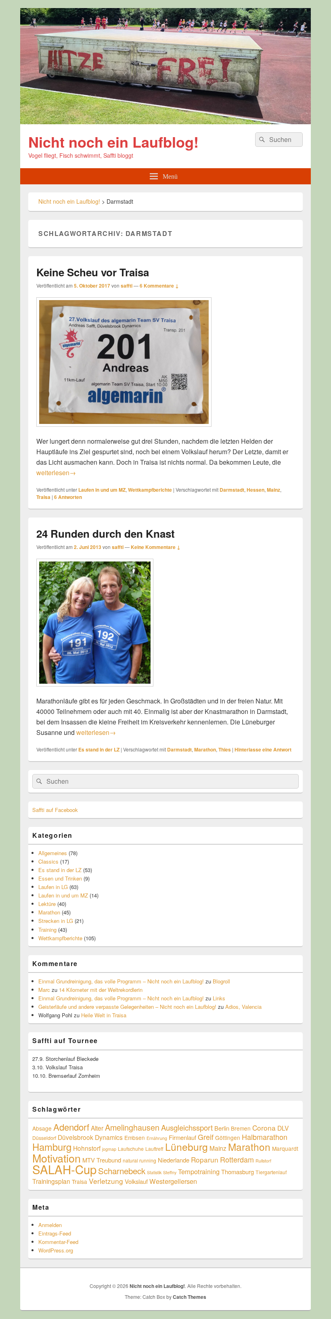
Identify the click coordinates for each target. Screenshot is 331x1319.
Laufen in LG (53, 887)
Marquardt (285, 1148)
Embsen (134, 1137)
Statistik (154, 1172)
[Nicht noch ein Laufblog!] (165, 121)
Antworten (68, 497)
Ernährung (157, 1138)
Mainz (273, 489)
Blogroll (221, 981)
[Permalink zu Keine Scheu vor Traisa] (124, 430)
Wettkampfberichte (150, 489)
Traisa (43, 497)
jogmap (109, 1149)
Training (47, 929)
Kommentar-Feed (58, 1242)
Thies (224, 749)
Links (219, 998)
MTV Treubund (101, 1160)
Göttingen (227, 1137)
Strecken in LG (55, 921)
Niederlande (173, 1160)
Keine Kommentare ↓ (155, 547)
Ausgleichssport (187, 1127)
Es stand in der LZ (98, 749)
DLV (283, 1127)
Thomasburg (237, 1171)
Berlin (221, 1128)
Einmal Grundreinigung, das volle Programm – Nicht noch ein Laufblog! (121, 981)
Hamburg (51, 1147)
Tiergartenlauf (271, 1172)
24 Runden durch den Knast (105, 533)
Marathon (205, 749)
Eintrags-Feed (54, 1233)
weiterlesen (56, 472)
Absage (42, 1128)
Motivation (56, 1158)
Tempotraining (199, 1171)
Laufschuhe (131, 1148)
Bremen (241, 1128)
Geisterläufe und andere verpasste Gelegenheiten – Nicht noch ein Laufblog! (127, 1006)
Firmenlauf (182, 1137)
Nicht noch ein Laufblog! (113, 141)
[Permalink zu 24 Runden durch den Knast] (94, 690)
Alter (97, 1127)
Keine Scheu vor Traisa (92, 272)
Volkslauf (136, 1181)
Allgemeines (52, 853)
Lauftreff (154, 1148)
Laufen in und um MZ (102, 489)
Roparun (204, 1159)
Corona (264, 1128)
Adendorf (71, 1126)
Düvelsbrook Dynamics (90, 1137)
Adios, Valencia (243, 1006)
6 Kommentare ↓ (159, 285)
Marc (44, 989)
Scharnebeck (121, 1171)
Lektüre (47, 904)
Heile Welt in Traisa (103, 1015)
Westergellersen (173, 1181)
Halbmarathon (264, 1136)
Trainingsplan (51, 1181)
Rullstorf (263, 1161)
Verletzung (106, 1181)
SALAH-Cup (64, 1168)
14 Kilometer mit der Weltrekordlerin (100, 989)
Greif (206, 1136)
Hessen (255, 489)
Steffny (169, 1172)
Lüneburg (186, 1147)
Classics (48, 861)
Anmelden (50, 1225)
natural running (139, 1160)
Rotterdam (237, 1159)
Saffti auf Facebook (55, 810)
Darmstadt (232, 489)
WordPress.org (55, 1250)
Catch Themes (189, 1296)
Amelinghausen (132, 1127)
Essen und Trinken (60, 878)
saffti (126, 285)
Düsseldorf (44, 1137)
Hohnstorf (87, 1148)
